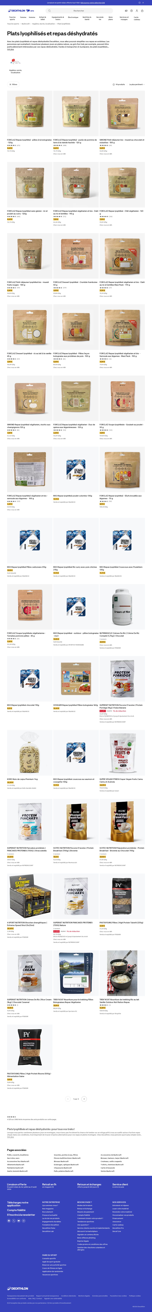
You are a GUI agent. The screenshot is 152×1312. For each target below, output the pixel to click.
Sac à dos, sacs (13, 1158)
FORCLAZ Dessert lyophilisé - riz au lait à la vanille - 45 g (29, 354)
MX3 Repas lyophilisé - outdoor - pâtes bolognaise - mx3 (76, 634)
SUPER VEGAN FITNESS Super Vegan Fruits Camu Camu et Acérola (121, 780)
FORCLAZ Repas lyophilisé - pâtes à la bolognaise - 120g (29, 141)
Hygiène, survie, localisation (15, 71)
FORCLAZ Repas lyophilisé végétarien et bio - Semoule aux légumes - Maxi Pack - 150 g (120, 354)
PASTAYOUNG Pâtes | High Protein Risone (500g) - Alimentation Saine (29, 1074)
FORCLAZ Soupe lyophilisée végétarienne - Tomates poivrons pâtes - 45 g (26, 634)
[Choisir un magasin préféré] (126, 10)
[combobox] (137, 84)
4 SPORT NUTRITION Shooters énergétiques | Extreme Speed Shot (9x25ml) (27, 923)
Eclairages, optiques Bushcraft (66, 1165)
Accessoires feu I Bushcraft (18, 1161)
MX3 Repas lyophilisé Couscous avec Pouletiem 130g (121, 568)
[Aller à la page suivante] (84, 1099)
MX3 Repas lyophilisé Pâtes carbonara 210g (26, 567)
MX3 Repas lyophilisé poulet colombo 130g (72, 496)
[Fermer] (143, 2)
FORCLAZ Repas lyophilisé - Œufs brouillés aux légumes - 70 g (121, 497)
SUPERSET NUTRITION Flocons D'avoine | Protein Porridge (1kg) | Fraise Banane (121, 706)
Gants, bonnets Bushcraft (17, 1171)
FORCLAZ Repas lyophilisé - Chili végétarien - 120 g (122, 212)
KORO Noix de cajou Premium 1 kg (22, 779)
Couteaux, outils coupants (111, 1161)
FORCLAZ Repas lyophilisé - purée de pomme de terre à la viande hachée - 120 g (75, 141)
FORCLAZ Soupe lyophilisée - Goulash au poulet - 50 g (122, 425)
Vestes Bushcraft (107, 1171)
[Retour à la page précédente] (68, 1099)
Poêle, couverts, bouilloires (18, 1155)
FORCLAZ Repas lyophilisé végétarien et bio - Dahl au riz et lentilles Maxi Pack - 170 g (122, 283)
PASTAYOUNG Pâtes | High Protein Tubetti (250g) (121, 922)
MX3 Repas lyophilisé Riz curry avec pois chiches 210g (75, 568)
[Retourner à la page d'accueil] (21, 10)
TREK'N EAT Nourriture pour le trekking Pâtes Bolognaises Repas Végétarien (73, 1000)
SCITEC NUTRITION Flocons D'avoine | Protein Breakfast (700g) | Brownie (73, 849)
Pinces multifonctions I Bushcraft (67, 1158)
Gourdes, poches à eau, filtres (66, 1155)
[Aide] (131, 10)
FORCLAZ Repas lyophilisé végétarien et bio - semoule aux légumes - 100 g (27, 497)
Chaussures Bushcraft (63, 1168)
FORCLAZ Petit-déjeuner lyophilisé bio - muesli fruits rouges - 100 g (28, 283)
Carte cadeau (137, 18)
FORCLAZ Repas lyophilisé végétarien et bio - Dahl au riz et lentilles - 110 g (76, 212)
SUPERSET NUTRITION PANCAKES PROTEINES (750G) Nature (73, 923)
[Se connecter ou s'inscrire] (137, 10)
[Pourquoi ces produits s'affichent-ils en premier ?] (114, 84)
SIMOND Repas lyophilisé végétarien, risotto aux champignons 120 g (29, 425)
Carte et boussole (108, 1168)
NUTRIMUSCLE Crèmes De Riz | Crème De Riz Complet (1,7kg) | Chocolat (120, 634)
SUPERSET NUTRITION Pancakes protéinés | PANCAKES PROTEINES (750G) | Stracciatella (27, 849)
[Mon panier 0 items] (142, 10)
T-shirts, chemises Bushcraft (112, 1165)
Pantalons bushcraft (15, 1168)
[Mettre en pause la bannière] (139, 2)
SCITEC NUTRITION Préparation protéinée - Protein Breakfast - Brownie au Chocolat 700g (122, 849)
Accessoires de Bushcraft (111, 1155)
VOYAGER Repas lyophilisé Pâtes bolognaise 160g (75, 705)
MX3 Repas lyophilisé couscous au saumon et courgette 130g (74, 780)
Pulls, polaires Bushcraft (63, 1171)
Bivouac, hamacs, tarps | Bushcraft (114, 1158)
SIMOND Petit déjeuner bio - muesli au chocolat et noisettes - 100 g (122, 141)
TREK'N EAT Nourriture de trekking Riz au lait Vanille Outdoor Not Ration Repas (120, 1000)
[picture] (29, 113)
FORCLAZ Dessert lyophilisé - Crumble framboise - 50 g (76, 283)
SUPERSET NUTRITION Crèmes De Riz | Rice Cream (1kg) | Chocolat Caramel (29, 1000)
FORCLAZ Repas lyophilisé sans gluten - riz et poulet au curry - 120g (27, 212)
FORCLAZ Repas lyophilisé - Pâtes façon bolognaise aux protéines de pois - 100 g (71, 354)
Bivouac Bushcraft (61, 1161)
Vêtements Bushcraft (15, 1165)
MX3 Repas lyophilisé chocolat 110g (23, 705)
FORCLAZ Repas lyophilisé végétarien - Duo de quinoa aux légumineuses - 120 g (74, 425)
